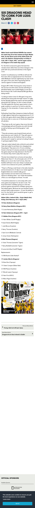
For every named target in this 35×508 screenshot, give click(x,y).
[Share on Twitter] (12, 23)
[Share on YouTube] (18, 23)
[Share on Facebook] (9, 23)
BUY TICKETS (17, 5)
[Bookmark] (2, 49)
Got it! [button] (17, 503)
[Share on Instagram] (15, 23)
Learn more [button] (6, 499)
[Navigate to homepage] (3, 4)
